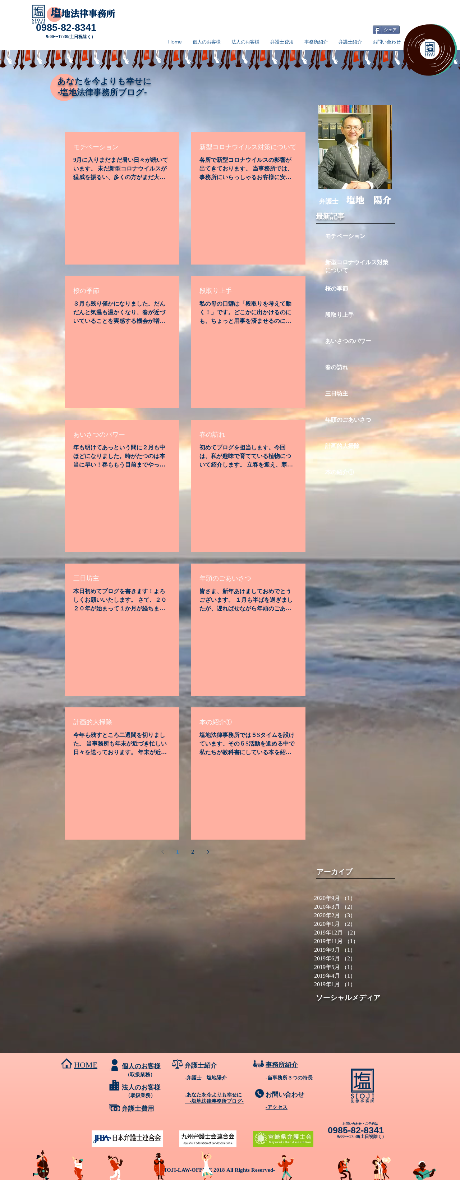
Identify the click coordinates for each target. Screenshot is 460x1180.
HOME (85, 1064)
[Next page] (207, 851)
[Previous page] (162, 851)
